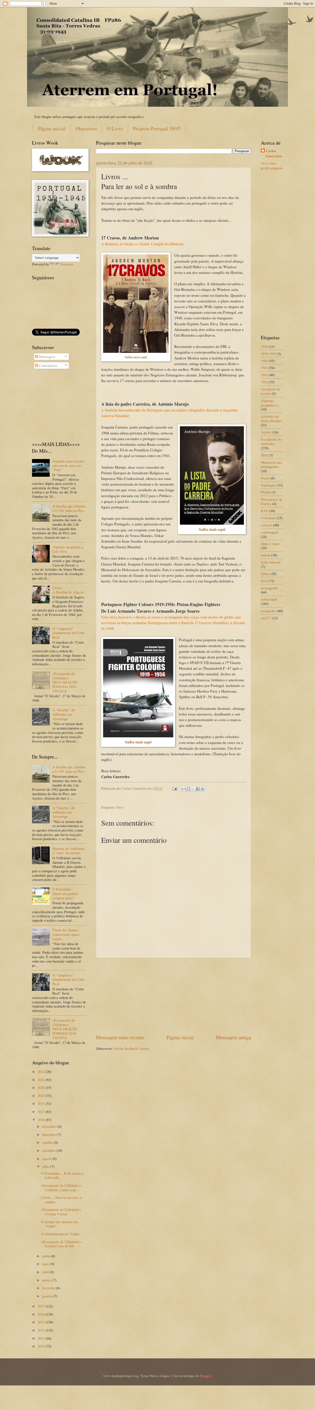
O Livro (115, 128)
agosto (47, 1158)
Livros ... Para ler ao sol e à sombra (61, 1199)
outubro (48, 1142)
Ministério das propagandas (271, 464)
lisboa (265, 573)
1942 (264, 374)
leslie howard (270, 562)
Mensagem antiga (233, 1037)
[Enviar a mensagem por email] (183, 789)
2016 (42, 1119)
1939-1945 (268, 353)
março (47, 1279)
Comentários (47, 365)
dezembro (49, 1126)
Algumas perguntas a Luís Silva (67, 549)
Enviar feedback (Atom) (131, 1048)
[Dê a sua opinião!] (188, 789)
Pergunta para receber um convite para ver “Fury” (68, 465)
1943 (264, 381)
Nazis (265, 477)
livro (120, 807)
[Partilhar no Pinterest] (202, 789)
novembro (49, 1134)
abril (46, 1271)
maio (46, 1263)
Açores (266, 432)
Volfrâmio (268, 517)
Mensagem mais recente (120, 1037)
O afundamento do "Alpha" (61, 1233)
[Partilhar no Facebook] (197, 789)
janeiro (47, 1295)
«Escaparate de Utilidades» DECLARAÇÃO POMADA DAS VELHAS (64, 682)
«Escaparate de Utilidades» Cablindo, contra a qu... (61, 1187)
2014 (42, 1314)
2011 (42, 1338)
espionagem (269, 532)
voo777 (266, 617)
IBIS (264, 455)
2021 (42, 1079)
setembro (49, 1150)
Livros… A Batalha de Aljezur (68, 589)
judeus (265, 554)
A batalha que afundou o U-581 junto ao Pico (68, 508)
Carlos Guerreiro (274, 153)
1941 (264, 367)
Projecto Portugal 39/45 (157, 128)
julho (46, 1166)
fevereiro (49, 1287)
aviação (266, 524)
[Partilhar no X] (193, 789)
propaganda (269, 587)
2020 (42, 1087)
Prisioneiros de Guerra (272, 501)
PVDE (265, 492)
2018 (42, 1103)
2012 (42, 1330)
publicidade (269, 599)
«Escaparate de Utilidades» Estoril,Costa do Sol (61, 1243)
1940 (264, 360)
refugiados (268, 610)
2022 (42, 1071)
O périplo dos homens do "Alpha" (59, 1224)
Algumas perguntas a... (271, 402)
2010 (42, 1346)
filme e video (270, 543)
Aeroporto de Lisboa (270, 391)
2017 (42, 1111)
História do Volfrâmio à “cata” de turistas (68, 850)
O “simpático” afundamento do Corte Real (68, 632)
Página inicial (51, 128)
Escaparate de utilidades (271, 441)
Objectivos (86, 128)
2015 (42, 1306)
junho (46, 1255)
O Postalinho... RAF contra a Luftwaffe (62, 1175)
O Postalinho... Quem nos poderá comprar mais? (65, 893)
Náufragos (268, 485)
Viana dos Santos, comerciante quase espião (66, 934)
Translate (66, 264)
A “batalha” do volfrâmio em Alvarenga (63, 714)
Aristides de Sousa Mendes (271, 418)
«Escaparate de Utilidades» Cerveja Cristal (61, 1211)
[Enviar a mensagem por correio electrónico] (174, 788)
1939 (264, 346)
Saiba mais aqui (136, 357)
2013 (42, 1322)
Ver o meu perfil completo (272, 166)
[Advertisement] (173, 995)
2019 (42, 1095)
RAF (264, 510)
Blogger (205, 1375)
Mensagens (46, 356)
